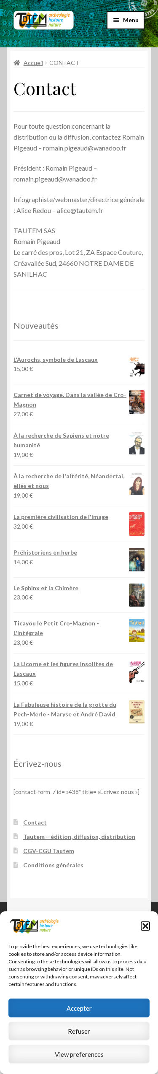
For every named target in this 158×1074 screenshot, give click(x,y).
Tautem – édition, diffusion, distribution (79, 836)
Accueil (33, 62)
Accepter (79, 1008)
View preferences (79, 1054)
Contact (35, 822)
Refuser (79, 1031)
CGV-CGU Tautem (48, 850)
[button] (145, 926)
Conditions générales (53, 865)
